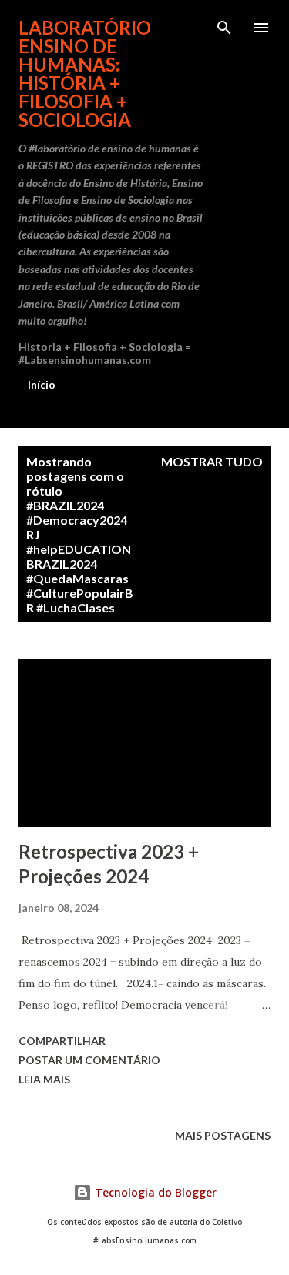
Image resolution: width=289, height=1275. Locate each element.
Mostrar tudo (212, 461)
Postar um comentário (89, 1059)
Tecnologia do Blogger (154, 1192)
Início (41, 384)
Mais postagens (223, 1135)
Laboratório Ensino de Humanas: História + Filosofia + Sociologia (84, 73)
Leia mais (44, 1079)
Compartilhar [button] (62, 1040)
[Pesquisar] (224, 27)
